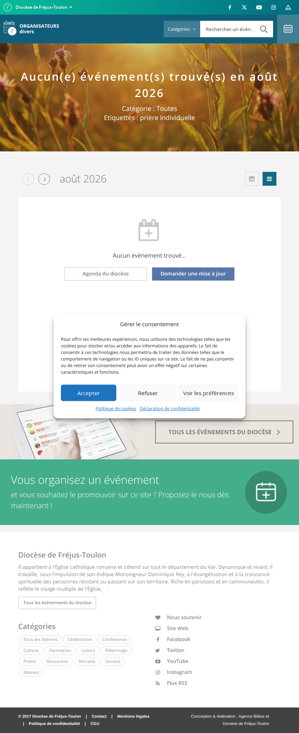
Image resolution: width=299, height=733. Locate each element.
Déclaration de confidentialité (170, 408)
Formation (60, 650)
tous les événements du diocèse (220, 432)
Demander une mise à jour (193, 273)
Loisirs (88, 650)
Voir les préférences (208, 393)
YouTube (177, 661)
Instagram (179, 672)
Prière (29, 661)
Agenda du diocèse (106, 273)
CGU (94, 724)
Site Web (177, 628)
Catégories (179, 29)
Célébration (79, 639)
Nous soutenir (184, 617)
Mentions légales (133, 716)
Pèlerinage (116, 650)
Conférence (114, 639)
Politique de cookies (116, 408)
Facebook (178, 639)
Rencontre (57, 661)
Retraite (86, 661)
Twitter (175, 650)
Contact (99, 716)
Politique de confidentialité (54, 724)
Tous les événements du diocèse (57, 602)
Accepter (88, 393)
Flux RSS (176, 683)
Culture (31, 650)
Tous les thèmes (40, 639)
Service (112, 661)
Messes (31, 672)
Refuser (148, 393)
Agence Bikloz (251, 716)
